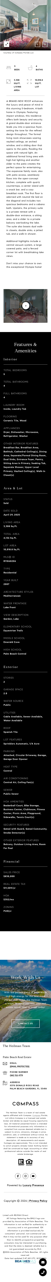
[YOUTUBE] (33, 1176)
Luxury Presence (33, 1185)
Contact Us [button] (25, 1023)
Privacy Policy (38, 1200)
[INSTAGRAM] (25, 1176)
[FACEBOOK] (18, 1176)
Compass (36, 1115)
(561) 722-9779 (16, 1075)
